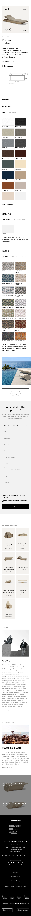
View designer (6, 709)
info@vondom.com (15, 851)
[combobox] (15, 425)
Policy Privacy (15, 876)
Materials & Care (7, 767)
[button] (5, 29)
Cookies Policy (15, 880)
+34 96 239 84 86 (16, 849)
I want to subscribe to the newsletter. (15, 500)
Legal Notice (15, 872)
